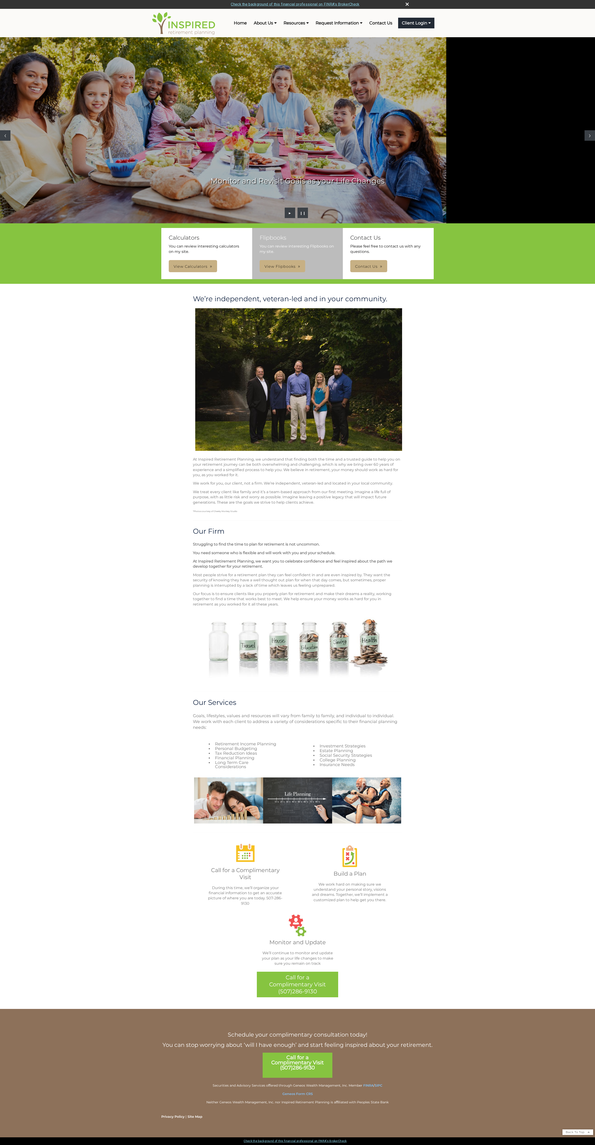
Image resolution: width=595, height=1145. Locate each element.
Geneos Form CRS (297, 1094)
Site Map (195, 1117)
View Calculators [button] (191, 266)
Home (240, 23)
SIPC (378, 1085)
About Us (263, 23)
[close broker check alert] (407, 4)
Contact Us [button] (366, 266)
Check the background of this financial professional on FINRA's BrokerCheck (295, 4)
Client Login (414, 23)
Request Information (337, 23)
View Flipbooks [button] (280, 266)
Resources (294, 23)
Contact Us (380, 23)
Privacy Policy (173, 1117)
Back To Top (575, 1132)
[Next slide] (590, 135)
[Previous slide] (5, 135)
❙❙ (303, 213)
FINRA (368, 1085)
